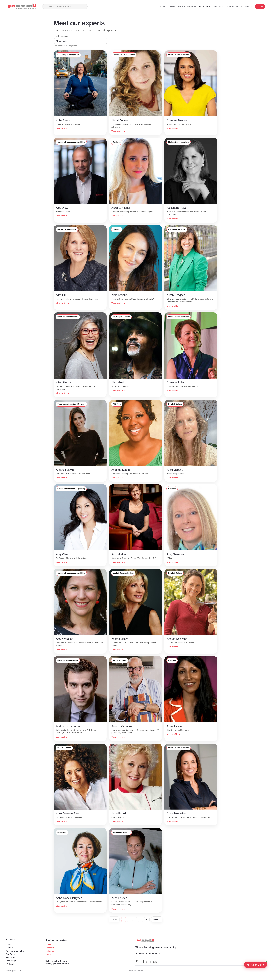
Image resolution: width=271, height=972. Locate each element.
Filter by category (61, 36)
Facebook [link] (49, 948)
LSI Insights (11, 964)
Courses (9, 947)
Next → (156, 919)
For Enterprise (12, 961)
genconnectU (17, 971)
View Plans (10, 957)
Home (8, 944)
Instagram (49, 951)
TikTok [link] (48, 954)
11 (147, 919)
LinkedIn (49, 944)
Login (260, 6)
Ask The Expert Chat (15, 951)
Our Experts (11, 954)
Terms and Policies (135, 971)
